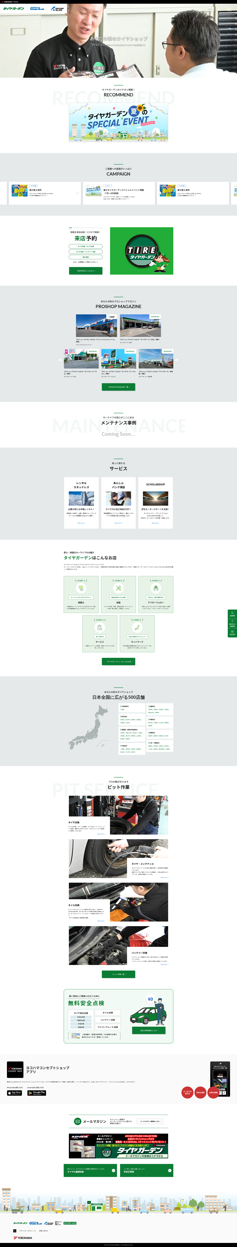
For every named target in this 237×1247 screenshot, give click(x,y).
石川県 (128, 752)
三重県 (122, 749)
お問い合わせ (43, 1231)
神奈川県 (128, 733)
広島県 (156, 723)
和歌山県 (150, 712)
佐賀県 (156, 746)
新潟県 (122, 739)
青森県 (122, 720)
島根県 (150, 726)
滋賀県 (150, 709)
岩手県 (128, 720)
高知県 (161, 736)
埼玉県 (134, 733)
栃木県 (128, 736)
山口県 (161, 723)
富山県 (122, 752)
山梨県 (138, 736)
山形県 (128, 723)
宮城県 (133, 720)
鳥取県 (166, 723)
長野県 (128, 739)
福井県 (133, 752)
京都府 (156, 709)
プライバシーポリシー (26, 1231)
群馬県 (133, 736)
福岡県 (150, 746)
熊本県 (166, 746)
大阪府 (166, 709)
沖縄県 (168, 749)
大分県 (150, 749)
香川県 (166, 736)
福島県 (138, 720)
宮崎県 (156, 749)
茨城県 (122, 736)
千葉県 (140, 733)
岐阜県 (133, 749)
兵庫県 (157, 712)
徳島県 (150, 736)
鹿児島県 (161, 749)
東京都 (122, 733)
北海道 (122, 709)
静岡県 (138, 749)
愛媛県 (156, 736)
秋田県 (122, 723)
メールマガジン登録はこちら (150, 1121)
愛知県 (128, 749)
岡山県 (150, 723)
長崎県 (161, 746)
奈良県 (161, 709)
